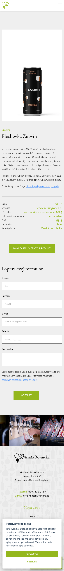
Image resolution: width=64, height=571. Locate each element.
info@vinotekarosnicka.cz (36, 496)
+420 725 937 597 (37, 491)
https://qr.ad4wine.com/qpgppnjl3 (42, 186)
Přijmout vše (32, 554)
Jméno (5, 278)
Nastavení (32, 561)
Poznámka (7, 349)
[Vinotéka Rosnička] (5, 5)
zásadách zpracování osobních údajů (19, 380)
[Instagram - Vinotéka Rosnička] (24, 430)
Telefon (6, 331)
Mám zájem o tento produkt (32, 248)
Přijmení (6, 296)
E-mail (5, 313)
